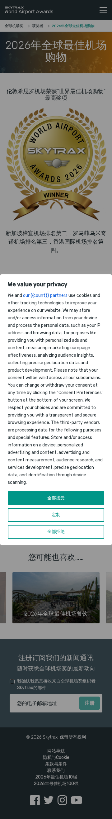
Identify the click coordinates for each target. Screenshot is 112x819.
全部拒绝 (56, 531)
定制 (56, 514)
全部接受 (56, 498)
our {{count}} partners (45, 295)
